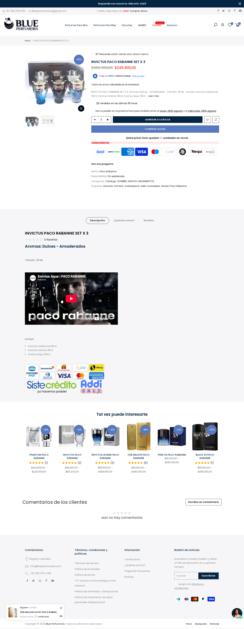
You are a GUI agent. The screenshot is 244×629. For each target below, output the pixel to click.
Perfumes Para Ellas (104, 25)
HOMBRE (122, 181)
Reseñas (149, 220)
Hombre (118, 186)
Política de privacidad (87, 569)
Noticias (129, 577)
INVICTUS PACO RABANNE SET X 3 (56, 233)
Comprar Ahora (138, 11)
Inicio (28, 40)
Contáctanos (132, 559)
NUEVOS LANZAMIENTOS (141, 181)
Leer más (153, 96)
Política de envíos (85, 575)
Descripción (97, 220)
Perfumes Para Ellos (76, 25)
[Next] (80, 83)
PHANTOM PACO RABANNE (39, 456)
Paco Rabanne (108, 171)
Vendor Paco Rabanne (174, 186)
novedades (153, 186)
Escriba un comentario (203, 502)
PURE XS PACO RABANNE (172, 454)
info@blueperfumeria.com (45, 566)
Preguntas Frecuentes (137, 571)
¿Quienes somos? (124, 220)
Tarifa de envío (100, 84)
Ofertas (158, 24)
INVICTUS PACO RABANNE (72, 456)
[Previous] (30, 83)
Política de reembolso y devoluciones (96, 591)
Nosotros (172, 25)
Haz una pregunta (102, 164)
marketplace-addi (135, 186)
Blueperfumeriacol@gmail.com (49, 11)
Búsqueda (201, 624)
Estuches (127, 25)
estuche (108, 186)
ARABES (142, 25)
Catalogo (110, 181)
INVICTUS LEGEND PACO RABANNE (105, 456)
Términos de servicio (87, 563)
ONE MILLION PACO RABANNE (139, 456)
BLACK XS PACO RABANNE (205, 456)
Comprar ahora (155, 129)
